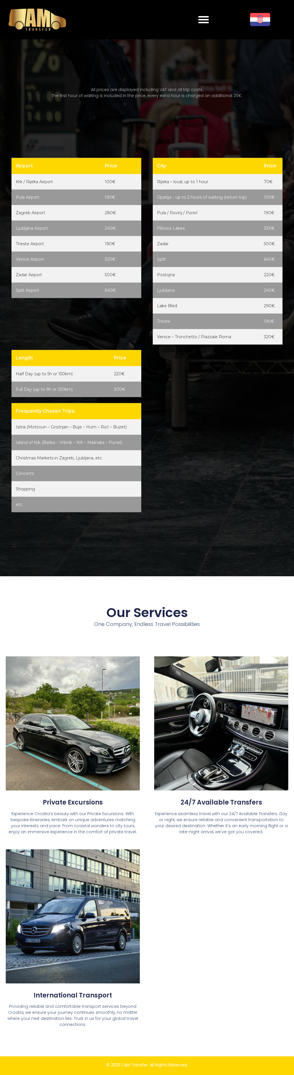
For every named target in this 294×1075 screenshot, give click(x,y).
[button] (203, 19)
